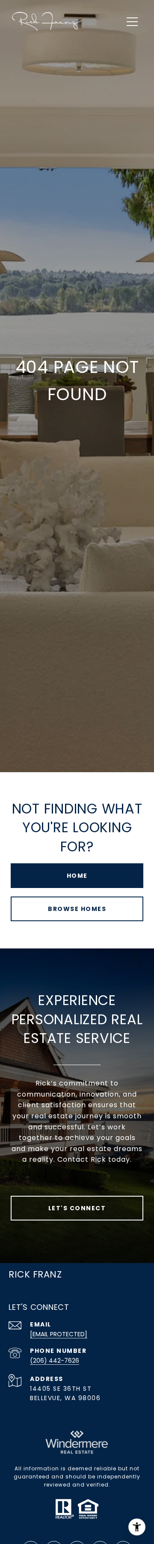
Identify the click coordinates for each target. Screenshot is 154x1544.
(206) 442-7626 (54, 1360)
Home (77, 875)
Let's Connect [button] (77, 1208)
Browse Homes (77, 909)
